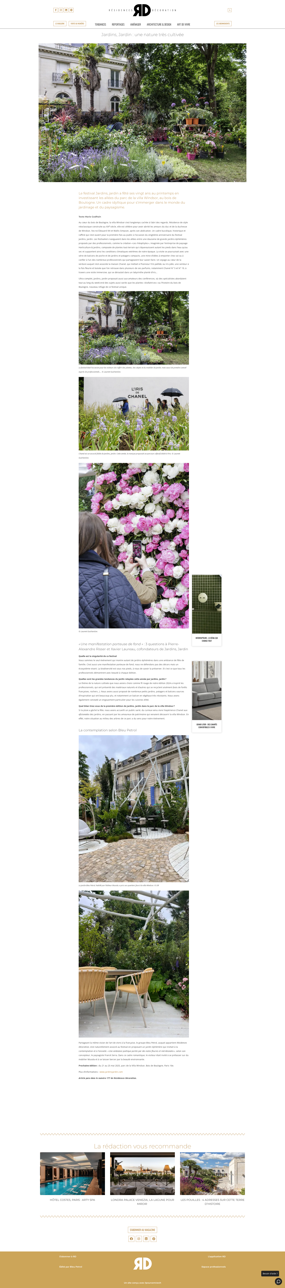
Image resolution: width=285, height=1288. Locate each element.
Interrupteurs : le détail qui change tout (207, 639)
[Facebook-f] (55, 10)
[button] (230, 10)
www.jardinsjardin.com (111, 1071)
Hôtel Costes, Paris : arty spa (72, 1200)
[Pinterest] (71, 10)
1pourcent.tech (153, 1282)
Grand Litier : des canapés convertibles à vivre (207, 726)
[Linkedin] (66, 10)
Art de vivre (183, 24)
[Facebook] (131, 1239)
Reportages (118, 24)
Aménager (135, 24)
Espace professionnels (214, 1266)
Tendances (100, 24)
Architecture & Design (159, 24)
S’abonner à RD (67, 1256)
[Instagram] (61, 10)
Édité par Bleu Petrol (70, 1266)
